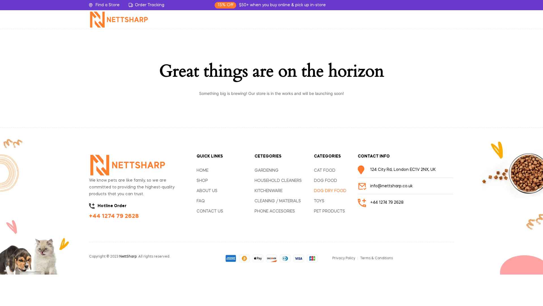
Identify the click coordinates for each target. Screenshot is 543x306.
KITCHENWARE (269, 191)
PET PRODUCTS (329, 211)
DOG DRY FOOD (330, 191)
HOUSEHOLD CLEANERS (278, 181)
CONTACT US (210, 211)
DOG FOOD (325, 181)
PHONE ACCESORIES (275, 211)
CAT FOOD (324, 171)
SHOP (202, 181)
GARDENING (267, 171)
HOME (202, 171)
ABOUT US (207, 191)
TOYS (319, 201)
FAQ (201, 201)
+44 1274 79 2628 (114, 216)
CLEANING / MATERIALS (278, 201)
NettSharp (128, 256)
